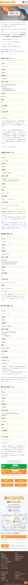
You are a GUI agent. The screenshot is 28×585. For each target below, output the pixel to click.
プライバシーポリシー (20, 578)
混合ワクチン (4, 564)
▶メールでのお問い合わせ (14, 504)
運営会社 (17, 577)
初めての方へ (4, 554)
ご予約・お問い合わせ (20, 573)
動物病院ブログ (5, 573)
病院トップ (8, 480)
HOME (2, 5)
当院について (18, 554)
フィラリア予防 (5, 563)
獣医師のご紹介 (19, 558)
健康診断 (4, 556)
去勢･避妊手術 (5, 568)
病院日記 (4, 578)
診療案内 (21, 480)
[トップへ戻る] (25, 582)
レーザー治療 (4, 559)
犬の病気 (4, 577)
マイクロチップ (5, 566)
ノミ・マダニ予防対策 (6, 561)
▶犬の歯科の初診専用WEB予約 (14, 507)
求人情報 (17, 559)
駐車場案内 (16, 533)
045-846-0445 (24, 2)
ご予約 (21, 484)
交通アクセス (18, 575)
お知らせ (4, 575)
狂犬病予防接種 (5, 558)
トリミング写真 (5, 580)
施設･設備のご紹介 (20, 556)
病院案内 (8, 484)
